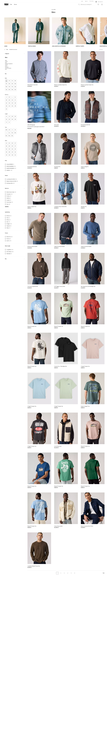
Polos (6, 69)
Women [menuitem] (15, 4)
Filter (7, 49)
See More (7, 206)
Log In (82, 1)
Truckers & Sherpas (8, 68)
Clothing (52, 9)
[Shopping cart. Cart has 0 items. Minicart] (102, 4)
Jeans (6, 60)
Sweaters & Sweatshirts (9, 63)
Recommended (13, 49)
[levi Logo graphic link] (6, 4)
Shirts (6, 62)
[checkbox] (6, 80)
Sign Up (86, 1)
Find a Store (91, 1)
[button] (90, 1)
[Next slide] (103, 34)
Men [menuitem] (11, 4)
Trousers (6, 64)
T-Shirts (6, 61)
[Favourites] (98, 4)
